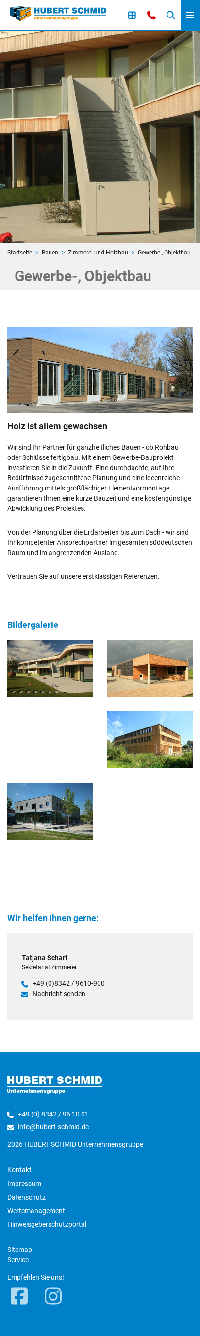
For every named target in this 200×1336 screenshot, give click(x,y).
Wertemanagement (36, 1211)
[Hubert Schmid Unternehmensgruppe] (58, 13)
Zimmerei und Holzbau (98, 252)
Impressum (24, 1183)
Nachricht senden (59, 994)
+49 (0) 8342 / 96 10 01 (53, 1114)
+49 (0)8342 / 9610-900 (69, 983)
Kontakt (19, 1170)
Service (18, 1260)
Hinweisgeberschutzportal (46, 1224)
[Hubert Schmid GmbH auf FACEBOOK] (19, 1297)
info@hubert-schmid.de (53, 1127)
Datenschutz (26, 1197)
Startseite (19, 252)
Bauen (50, 252)
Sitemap (19, 1249)
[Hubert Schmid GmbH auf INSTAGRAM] (53, 1297)
